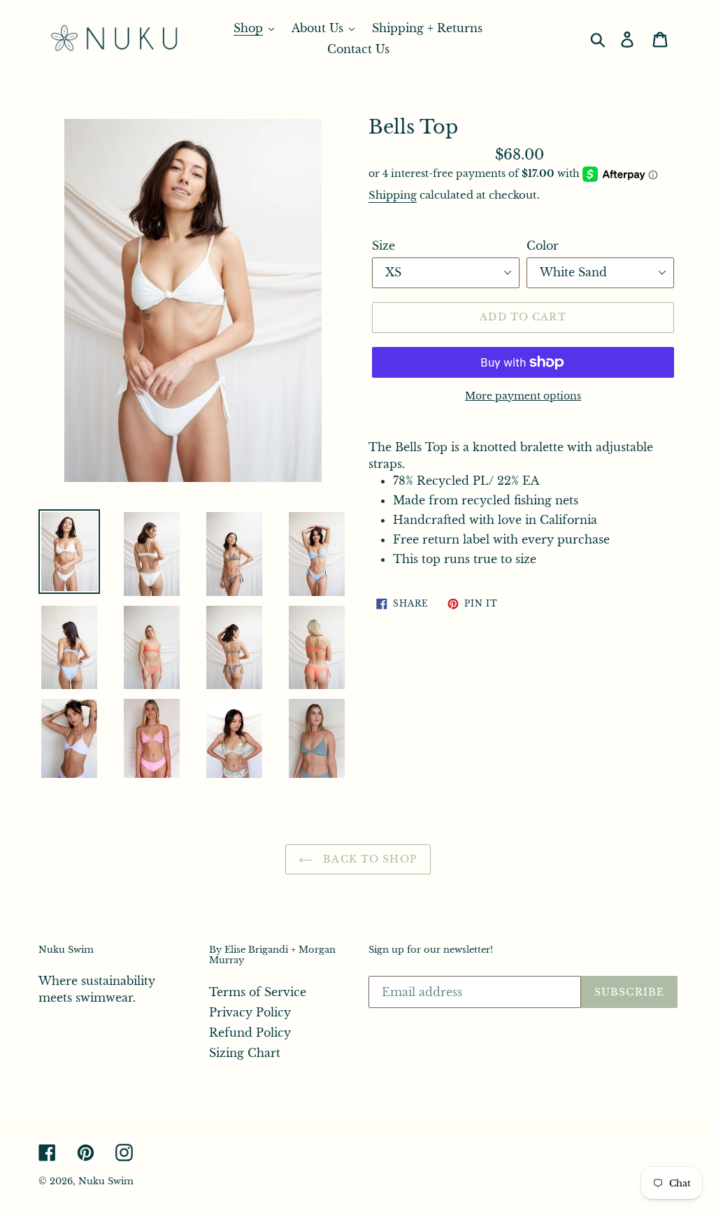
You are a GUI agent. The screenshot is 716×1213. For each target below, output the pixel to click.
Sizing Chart (244, 1053)
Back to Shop (368, 859)
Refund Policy (250, 1033)
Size (383, 246)
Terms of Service (257, 992)
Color (543, 246)
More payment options (523, 396)
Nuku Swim (106, 1181)
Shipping (392, 194)
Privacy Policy (250, 1012)
